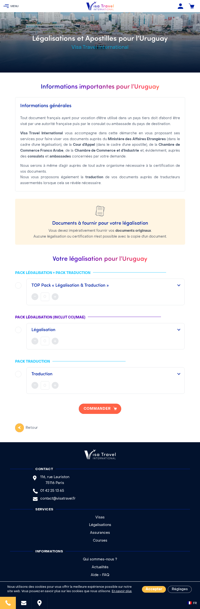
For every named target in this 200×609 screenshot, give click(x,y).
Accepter (154, 589)
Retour (32, 428)
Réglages (180, 589)
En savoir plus (122, 591)
